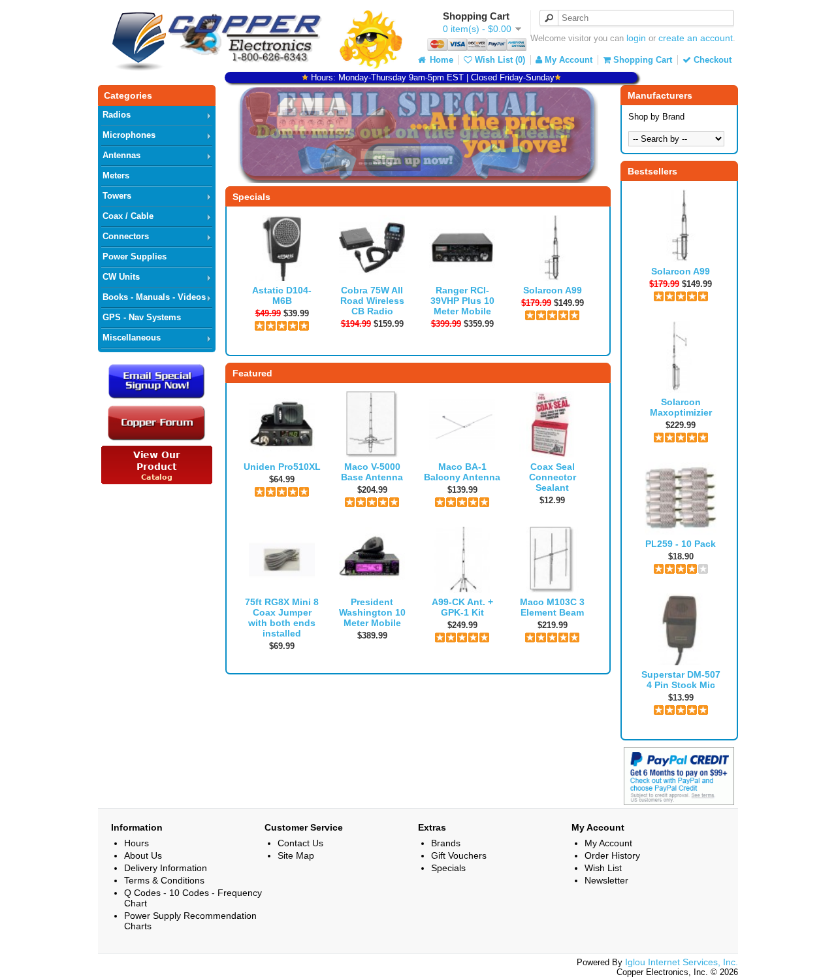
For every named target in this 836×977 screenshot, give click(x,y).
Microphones (129, 135)
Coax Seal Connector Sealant (552, 477)
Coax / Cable (128, 216)
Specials (448, 868)
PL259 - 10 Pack (680, 543)
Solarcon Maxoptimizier (681, 407)
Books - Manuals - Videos (154, 297)
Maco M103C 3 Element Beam (552, 607)
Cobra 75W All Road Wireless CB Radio (372, 300)
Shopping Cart (641, 60)
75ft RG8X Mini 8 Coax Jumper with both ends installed (282, 617)
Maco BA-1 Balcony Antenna (462, 471)
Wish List (603, 868)
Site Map (296, 855)
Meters (116, 175)
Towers (117, 196)
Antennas (121, 155)
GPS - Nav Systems (142, 317)
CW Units (121, 277)
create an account (695, 38)
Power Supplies (135, 256)
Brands (445, 843)
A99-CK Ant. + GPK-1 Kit (462, 607)
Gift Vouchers (459, 855)
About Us (143, 855)
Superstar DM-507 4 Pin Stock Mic (680, 679)
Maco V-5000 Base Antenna (372, 471)
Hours (136, 843)
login (636, 38)
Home (440, 60)
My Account (567, 60)
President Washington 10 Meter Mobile (372, 612)
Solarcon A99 (680, 271)
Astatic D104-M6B (282, 295)
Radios (117, 115)
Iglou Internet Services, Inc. (681, 962)
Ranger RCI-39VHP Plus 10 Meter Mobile (462, 300)
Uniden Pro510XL (282, 466)
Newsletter (606, 880)
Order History (612, 855)
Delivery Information (165, 868)
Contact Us (300, 843)
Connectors (126, 236)
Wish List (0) (498, 60)
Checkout (711, 60)
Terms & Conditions (164, 880)
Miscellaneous (132, 337)
